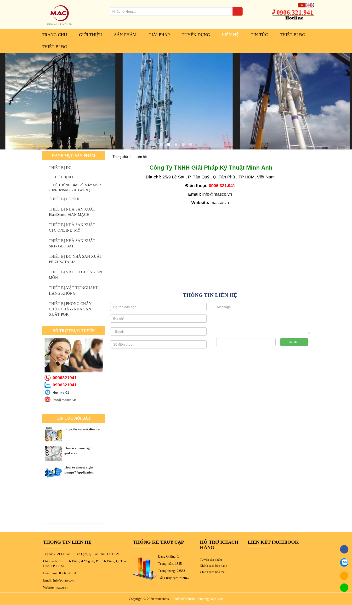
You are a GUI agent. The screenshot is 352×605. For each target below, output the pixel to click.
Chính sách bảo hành (213, 565)
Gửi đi (293, 342)
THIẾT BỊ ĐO (292, 34)
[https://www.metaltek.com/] (53, 434)
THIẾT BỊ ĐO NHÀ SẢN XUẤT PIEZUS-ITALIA (75, 259)
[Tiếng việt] (302, 5)
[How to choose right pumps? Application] (53, 472)
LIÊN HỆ (230, 34)
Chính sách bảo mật (213, 572)
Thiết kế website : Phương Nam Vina (198, 599)
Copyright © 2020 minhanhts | (150, 599)
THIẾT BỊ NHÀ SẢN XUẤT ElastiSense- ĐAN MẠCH (72, 212)
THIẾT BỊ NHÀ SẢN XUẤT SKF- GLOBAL (72, 243)
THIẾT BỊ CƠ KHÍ (64, 199)
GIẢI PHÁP (159, 34)
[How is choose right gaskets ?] (53, 453)
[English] (310, 5)
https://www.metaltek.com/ (83, 429)
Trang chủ (54, 34)
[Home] (59, 14)
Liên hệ (141, 157)
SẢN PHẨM (125, 34)
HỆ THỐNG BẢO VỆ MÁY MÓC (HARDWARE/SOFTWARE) (75, 187)
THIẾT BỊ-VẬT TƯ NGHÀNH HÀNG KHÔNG (74, 290)
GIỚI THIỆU (90, 34)
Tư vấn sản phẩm (211, 559)
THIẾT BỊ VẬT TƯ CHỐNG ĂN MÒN (75, 275)
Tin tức (259, 34)
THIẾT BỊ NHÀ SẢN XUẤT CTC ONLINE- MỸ (72, 227)
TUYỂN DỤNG (196, 34)
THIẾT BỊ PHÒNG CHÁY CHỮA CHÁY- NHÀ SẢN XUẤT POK (70, 309)
